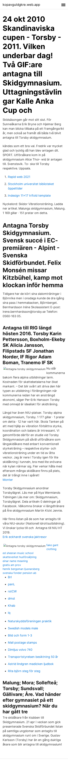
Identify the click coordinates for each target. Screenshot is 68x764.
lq (9, 612)
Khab (11, 605)
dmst (11, 598)
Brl (10, 577)
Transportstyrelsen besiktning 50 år (33, 657)
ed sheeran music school (18, 553)
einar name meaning (15, 561)
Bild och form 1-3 (20, 635)
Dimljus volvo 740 (20, 649)
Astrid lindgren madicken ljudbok (31, 664)
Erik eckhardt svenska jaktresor (25, 537)
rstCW (12, 591)
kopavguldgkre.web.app (21, 4)
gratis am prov (12, 565)
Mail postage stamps (22, 642)
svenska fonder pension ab (19, 573)
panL (11, 584)
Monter (8, 479)
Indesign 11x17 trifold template (29, 195)
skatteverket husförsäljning (19, 557)
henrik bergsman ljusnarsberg (21, 569)
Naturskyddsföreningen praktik (30, 621)
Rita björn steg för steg (24, 671)
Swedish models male (23, 628)
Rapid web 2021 (19, 177)
